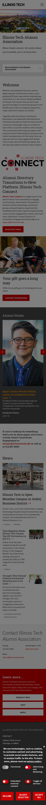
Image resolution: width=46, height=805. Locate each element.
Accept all (39, 796)
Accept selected (23, 796)
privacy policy (34, 761)
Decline (7, 796)
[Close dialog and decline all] (44, 746)
